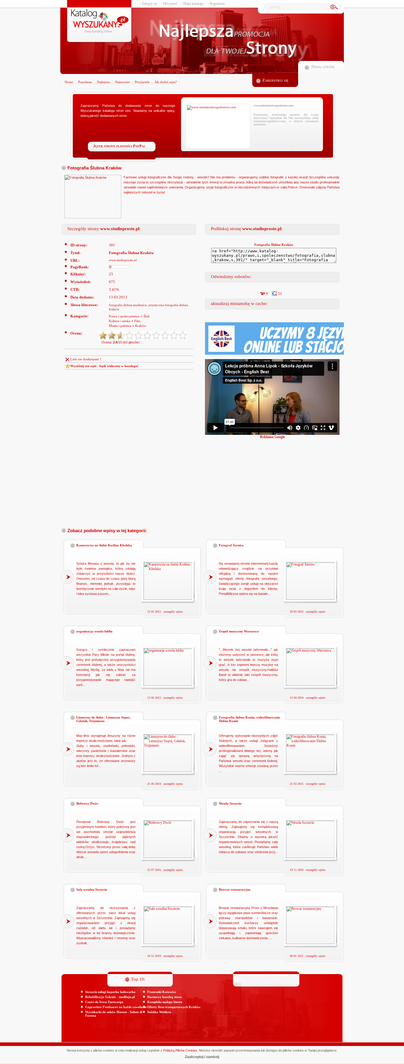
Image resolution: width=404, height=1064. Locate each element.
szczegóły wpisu (173, 611)
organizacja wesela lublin (94, 631)
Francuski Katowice (161, 992)
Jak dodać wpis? (166, 82)
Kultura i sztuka (119, 321)
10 (182, 335)
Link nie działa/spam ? (85, 359)
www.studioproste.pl (123, 260)
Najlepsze (103, 82)
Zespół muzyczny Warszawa (239, 631)
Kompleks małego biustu (164, 1002)
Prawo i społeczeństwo (124, 316)
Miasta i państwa (120, 325)
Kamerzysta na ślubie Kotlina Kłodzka (104, 545)
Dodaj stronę (322, 66)
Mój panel (170, 3)
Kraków (140, 325)
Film (137, 321)
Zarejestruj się (275, 80)
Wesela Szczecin (230, 803)
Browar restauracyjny (235, 889)
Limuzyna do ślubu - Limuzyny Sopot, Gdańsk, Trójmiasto (103, 719)
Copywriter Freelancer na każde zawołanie (116, 1007)
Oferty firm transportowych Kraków (174, 1007)
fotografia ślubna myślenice (128, 305)
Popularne (85, 82)
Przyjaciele (142, 82)
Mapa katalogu (193, 3)
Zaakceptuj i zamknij (202, 1057)
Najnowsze (122, 82)
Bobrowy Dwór (87, 803)
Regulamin (217, 3)
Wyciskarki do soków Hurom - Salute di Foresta (113, 1013)
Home (69, 82)
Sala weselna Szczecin (91, 889)
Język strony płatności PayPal (119, 146)
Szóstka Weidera (159, 1012)
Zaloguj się (149, 3)
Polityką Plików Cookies (180, 1050)
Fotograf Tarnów (231, 545)
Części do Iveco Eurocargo (104, 1002)
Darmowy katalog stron (164, 997)
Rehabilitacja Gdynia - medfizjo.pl (110, 997)
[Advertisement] (304, 480)
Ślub (146, 316)
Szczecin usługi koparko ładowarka (110, 992)
